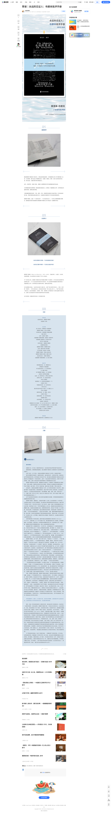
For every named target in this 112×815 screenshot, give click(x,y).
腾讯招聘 (49, 805)
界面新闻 (24, 719)
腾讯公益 (53, 805)
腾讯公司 (42, 810)
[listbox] (44, 710)
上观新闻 (24, 740)
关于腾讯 (23, 805)
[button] (86, 11)
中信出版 (24, 698)
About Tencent (28, 805)
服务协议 (33, 805)
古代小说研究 (24, 709)
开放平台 (41, 805)
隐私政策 (37, 805)
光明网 (23, 730)
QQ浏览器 (58, 805)
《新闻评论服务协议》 (39, 765)
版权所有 (45, 810)
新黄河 (23, 688)
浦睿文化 (24, 667)
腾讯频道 (61, 805)
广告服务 (45, 805)
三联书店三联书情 (25, 761)
